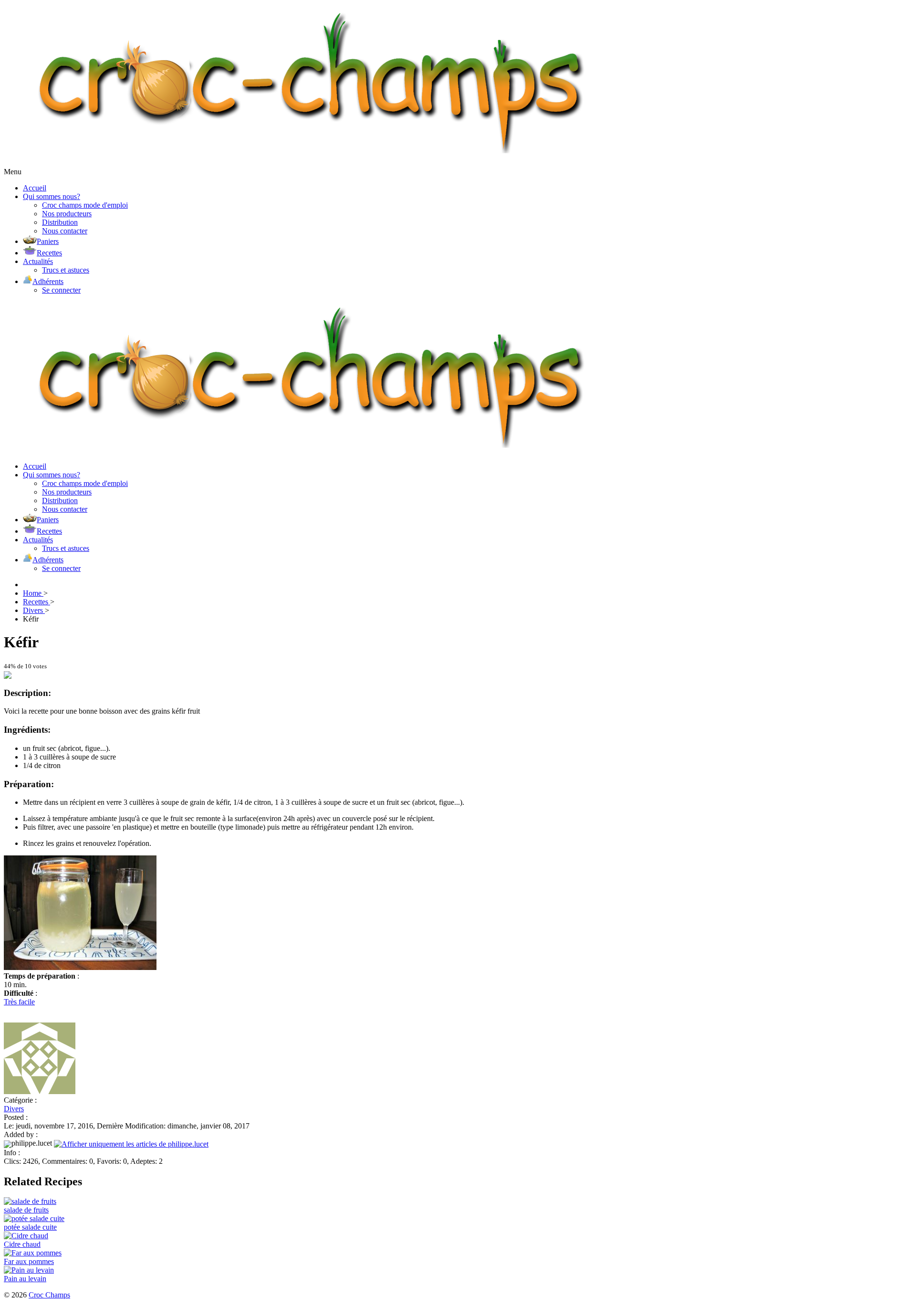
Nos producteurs (67, 214)
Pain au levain (25, 1279)
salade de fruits (26, 1210)
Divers (14, 1109)
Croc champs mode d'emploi (85, 205)
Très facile (19, 1002)
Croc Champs (49, 1295)
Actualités (38, 261)
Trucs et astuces (65, 270)
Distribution (60, 222)
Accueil (34, 188)
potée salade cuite (30, 1227)
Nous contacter (64, 231)
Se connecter (61, 290)
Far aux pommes (29, 1261)
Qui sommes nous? (51, 196)
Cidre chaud (22, 1244)
